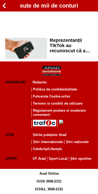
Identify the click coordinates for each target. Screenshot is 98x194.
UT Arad (39, 159)
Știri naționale (77, 142)
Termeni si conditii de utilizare (57, 103)
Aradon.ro (15, 82)
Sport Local (58, 159)
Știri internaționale (48, 142)
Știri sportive (80, 159)
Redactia (40, 82)
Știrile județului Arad (49, 135)
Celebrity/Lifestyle (47, 149)
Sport (11, 159)
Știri (9, 135)
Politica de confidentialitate (55, 89)
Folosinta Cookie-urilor (51, 96)
